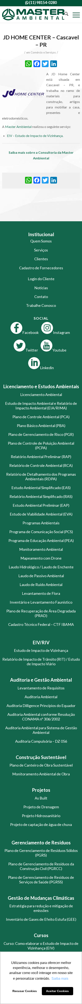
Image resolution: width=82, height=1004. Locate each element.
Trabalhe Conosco (41, 305)
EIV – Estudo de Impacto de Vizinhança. (35, 136)
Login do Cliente (41, 278)
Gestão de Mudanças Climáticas (41, 898)
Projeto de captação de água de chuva (41, 824)
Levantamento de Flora (41, 593)
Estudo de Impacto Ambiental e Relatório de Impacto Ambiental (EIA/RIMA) (41, 405)
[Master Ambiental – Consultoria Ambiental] (33, 14)
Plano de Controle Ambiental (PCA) (41, 416)
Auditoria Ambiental (41, 696)
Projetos (41, 790)
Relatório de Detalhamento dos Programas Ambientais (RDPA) (41, 476)
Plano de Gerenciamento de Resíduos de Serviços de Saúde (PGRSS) (41, 879)
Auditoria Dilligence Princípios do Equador (41, 705)
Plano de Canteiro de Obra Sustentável (41, 765)
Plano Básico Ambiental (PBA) (41, 425)
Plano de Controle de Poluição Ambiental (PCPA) (41, 445)
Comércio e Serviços (43, 52)
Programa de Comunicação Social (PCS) (41, 531)
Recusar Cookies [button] (24, 991)
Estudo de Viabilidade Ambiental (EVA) (41, 514)
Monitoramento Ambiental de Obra (41, 774)
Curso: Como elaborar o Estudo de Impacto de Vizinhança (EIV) (41, 945)
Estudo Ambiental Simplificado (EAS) (41, 487)
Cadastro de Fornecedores (41, 268)
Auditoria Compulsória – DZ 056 (41, 741)
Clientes (41, 259)
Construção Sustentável (41, 757)
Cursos (41, 935)
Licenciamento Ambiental (41, 394)
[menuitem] (64, 14)
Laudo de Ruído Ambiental (41, 584)
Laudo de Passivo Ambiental (41, 575)
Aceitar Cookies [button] (57, 991)
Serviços (41, 250)
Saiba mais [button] (60, 978)
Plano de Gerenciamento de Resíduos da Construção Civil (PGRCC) (41, 866)
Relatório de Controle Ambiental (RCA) (41, 465)
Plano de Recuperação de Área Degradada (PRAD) (41, 613)
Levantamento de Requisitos (41, 688)
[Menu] (74, 14)
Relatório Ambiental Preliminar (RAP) (41, 456)
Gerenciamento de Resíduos (41, 842)
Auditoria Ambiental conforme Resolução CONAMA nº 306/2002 (41, 716)
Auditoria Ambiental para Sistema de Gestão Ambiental (41, 730)
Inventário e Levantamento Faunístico (41, 602)
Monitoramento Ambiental (41, 549)
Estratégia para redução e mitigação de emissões (41, 908)
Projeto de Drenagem (41, 807)
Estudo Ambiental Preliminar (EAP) (41, 505)
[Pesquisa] (64, 14)
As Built (41, 798)
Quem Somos (41, 241)
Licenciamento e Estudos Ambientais (41, 386)
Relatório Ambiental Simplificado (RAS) (41, 496)
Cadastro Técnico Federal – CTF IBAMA (41, 624)
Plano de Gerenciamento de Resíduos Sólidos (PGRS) (41, 852)
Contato (41, 296)
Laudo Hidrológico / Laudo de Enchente (41, 567)
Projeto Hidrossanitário (41, 815)
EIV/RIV (41, 642)
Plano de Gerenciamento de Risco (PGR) (41, 434)
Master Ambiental (18, 127)
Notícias (41, 287)
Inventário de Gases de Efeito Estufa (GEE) (41, 919)
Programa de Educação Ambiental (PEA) (41, 540)
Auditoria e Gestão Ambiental (41, 680)
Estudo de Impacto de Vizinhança (41, 650)
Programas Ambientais (41, 523)
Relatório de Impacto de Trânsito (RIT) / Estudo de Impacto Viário (41, 661)
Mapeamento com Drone (41, 558)
